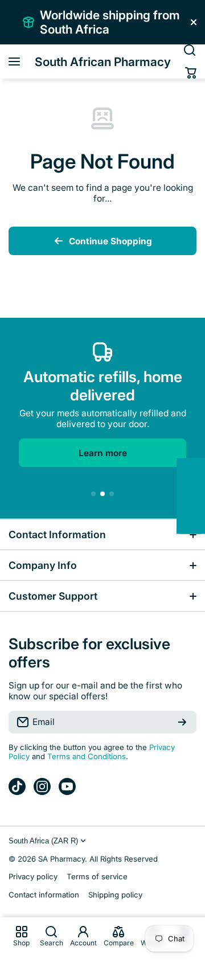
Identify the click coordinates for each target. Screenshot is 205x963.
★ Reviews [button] (199, 495)
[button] (190, 73)
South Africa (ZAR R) (43, 841)
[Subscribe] (182, 722)
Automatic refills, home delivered (102, 385)
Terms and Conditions (86, 756)
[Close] (193, 22)
